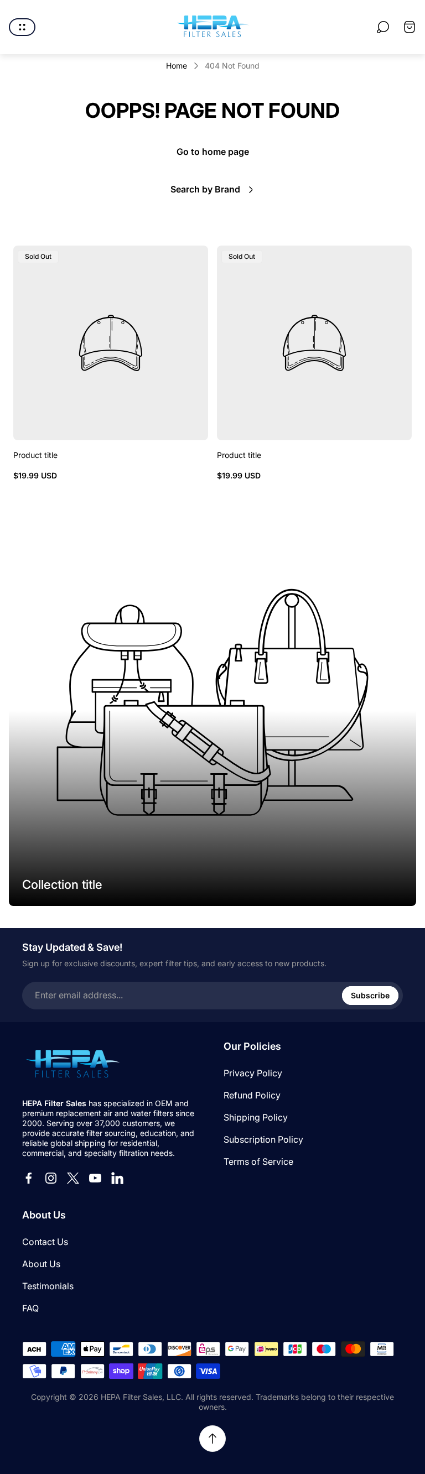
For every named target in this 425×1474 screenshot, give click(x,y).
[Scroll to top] (212, 1438)
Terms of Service (258, 1161)
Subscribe (370, 995)
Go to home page (213, 151)
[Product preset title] (110, 343)
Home (176, 65)
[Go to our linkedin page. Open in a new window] (117, 1178)
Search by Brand (205, 189)
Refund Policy (252, 1095)
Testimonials (48, 1285)
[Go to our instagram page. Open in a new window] (51, 1178)
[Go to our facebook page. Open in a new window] (28, 1178)
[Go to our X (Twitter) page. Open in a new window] (73, 1178)
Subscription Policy (263, 1139)
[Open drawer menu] (22, 27)
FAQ (30, 1308)
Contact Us (45, 1241)
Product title (35, 455)
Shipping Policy (256, 1117)
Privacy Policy (253, 1073)
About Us (41, 1263)
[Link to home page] (72, 1065)
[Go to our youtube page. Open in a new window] (95, 1178)
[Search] (383, 27)
